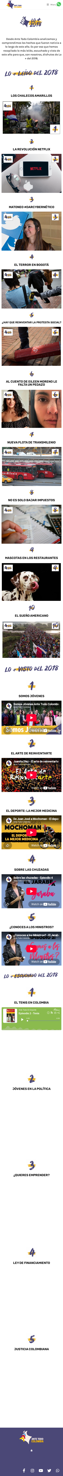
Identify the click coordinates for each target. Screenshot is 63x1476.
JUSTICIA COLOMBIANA (31, 1349)
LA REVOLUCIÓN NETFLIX (31, 149)
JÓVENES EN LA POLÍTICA (32, 1089)
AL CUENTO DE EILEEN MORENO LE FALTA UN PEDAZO (31, 383)
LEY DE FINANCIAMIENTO (31, 1263)
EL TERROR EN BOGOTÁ (31, 265)
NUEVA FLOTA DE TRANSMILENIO (31, 442)
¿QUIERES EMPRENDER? (31, 1175)
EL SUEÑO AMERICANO (31, 615)
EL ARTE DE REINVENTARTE (31, 753)
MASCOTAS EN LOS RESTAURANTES (31, 558)
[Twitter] (49, 1470)
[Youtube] (41, 1470)
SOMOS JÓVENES (31, 696)
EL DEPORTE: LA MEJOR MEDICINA (31, 811)
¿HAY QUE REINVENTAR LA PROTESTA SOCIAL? (31, 322)
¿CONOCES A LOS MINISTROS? (31, 927)
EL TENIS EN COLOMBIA (31, 1002)
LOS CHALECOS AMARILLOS (31, 95)
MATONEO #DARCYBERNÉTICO (31, 207)
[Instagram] (32, 1470)
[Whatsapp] (57, 1470)
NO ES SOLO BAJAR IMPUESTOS (31, 500)
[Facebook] (24, 1470)
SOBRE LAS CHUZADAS (31, 869)
